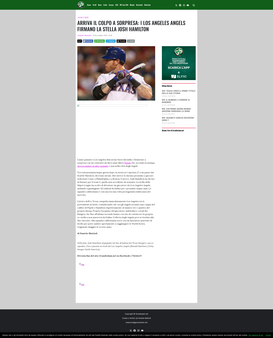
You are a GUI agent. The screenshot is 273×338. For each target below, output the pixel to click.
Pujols (127, 162)
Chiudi (268, 335)
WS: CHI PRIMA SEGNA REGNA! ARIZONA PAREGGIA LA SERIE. (176, 110)
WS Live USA (124, 5)
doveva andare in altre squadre (92, 166)
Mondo (132, 5)
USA (116, 5)
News (100, 5)
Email (132, 41)
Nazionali (139, 5)
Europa (111, 5)
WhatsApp (100, 41)
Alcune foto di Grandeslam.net (173, 130)
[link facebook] (180, 4)
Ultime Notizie (167, 85)
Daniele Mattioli (84, 35)
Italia (105, 5)
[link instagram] (184, 4)
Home (89, 5)
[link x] (176, 4)
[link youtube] (188, 4)
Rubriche (147, 5)
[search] (194, 4)
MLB (86, 17)
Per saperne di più (255, 335)
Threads (122, 41)
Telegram (111, 41)
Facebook (89, 41)
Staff (94, 5)
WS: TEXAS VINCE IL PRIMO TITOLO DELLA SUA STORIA (178, 92)
